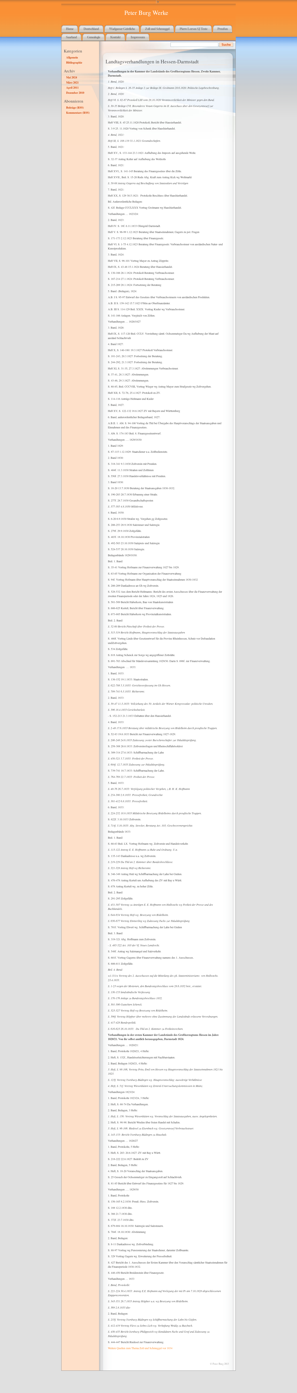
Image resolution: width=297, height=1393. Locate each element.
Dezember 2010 (75, 92)
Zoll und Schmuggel (157, 28)
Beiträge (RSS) (75, 107)
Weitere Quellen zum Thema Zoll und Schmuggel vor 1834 (140, 1348)
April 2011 (72, 87)
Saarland (71, 37)
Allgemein (72, 57)
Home (69, 28)
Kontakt (115, 37)
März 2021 (72, 82)
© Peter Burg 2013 (219, 1363)
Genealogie (93, 37)
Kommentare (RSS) (78, 112)
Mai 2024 (71, 77)
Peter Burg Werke (146, 12)
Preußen (222, 28)
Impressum (138, 37)
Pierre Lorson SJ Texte (193, 28)
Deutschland (91, 28)
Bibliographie (74, 62)
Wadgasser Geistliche (122, 28)
